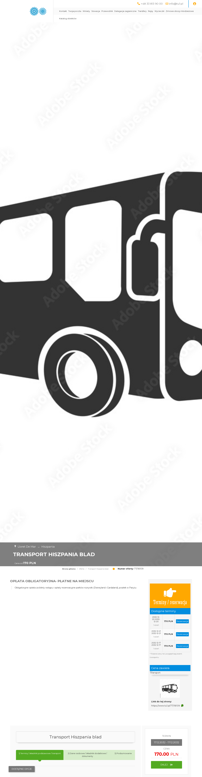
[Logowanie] (194, 4)
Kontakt (63, 11)
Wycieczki (159, 11)
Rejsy (150, 11)
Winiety (86, 11)
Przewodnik (107, 11)
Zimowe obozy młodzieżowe (180, 11)
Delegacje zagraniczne (125, 11)
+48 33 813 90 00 (152, 3)
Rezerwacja (182, 621)
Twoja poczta (74, 11)
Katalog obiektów (67, 18)
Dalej (164, 764)
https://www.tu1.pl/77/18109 (165, 705)
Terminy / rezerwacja (170, 601)
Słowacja (95, 11)
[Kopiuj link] (182, 705)
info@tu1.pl (176, 3)
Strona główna (69, 569)
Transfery (142, 11)
